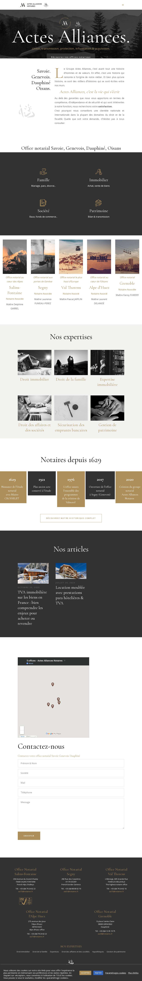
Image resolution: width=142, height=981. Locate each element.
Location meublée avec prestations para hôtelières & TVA (70, 595)
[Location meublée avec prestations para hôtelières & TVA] (71, 571)
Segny (43, 287)
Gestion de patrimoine (116, 951)
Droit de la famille (40, 951)
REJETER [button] (98, 973)
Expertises (54, 951)
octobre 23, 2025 (29, 587)
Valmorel (71, 502)
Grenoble (127, 283)
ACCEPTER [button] (85, 973)
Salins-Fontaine (14, 290)
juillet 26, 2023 (65, 582)
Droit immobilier (23, 951)
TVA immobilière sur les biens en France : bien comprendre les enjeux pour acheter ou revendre (32, 608)
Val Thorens (71, 287)
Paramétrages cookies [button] (115, 973)
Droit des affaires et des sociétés (76, 951)
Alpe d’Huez (99, 287)
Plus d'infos (133, 973)
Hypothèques (98, 951)
